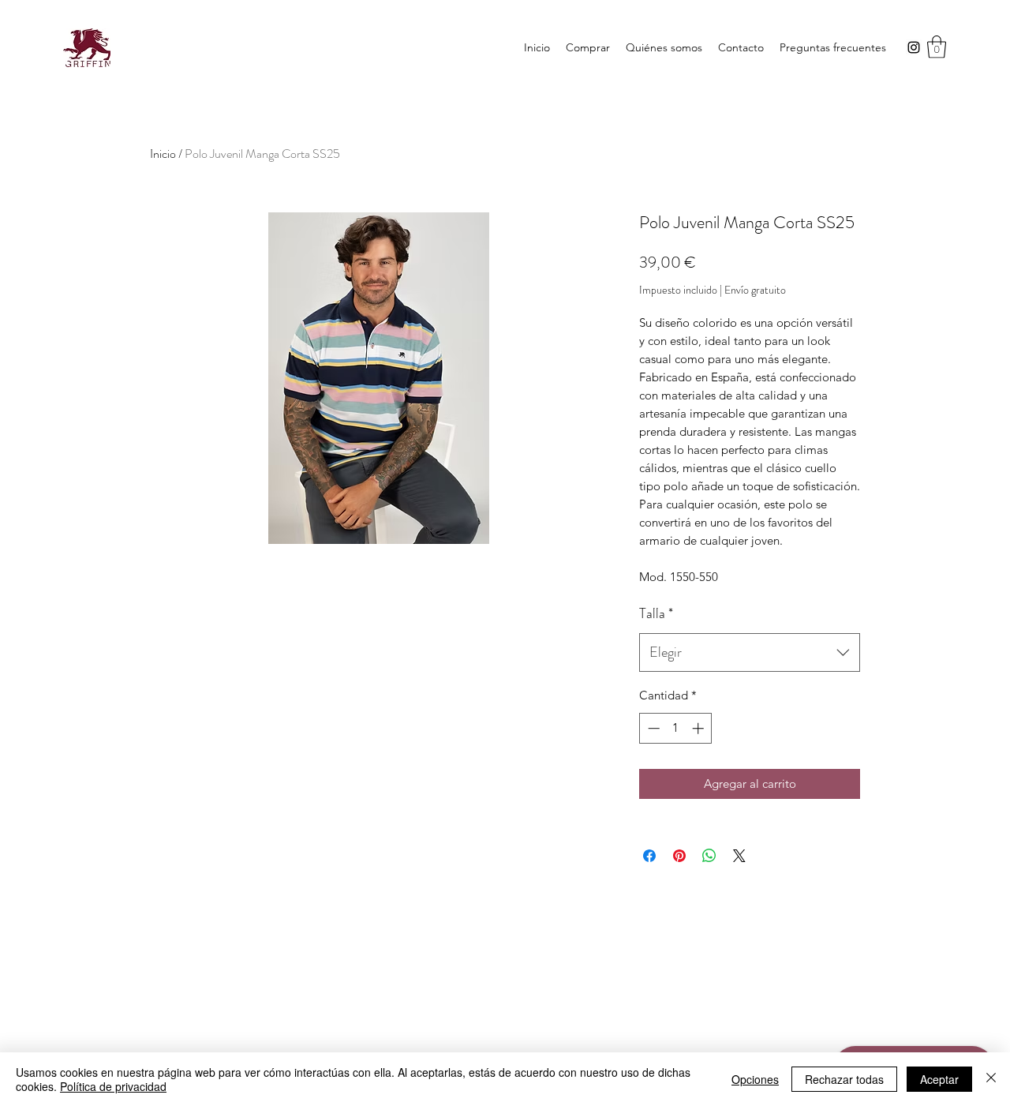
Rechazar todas (844, 1079)
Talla (656, 613)
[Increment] (699, 728)
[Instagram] (914, 47)
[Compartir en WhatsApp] (709, 855)
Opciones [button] (755, 1079)
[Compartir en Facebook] (649, 855)
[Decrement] (652, 728)
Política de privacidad (113, 1086)
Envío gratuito (755, 290)
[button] (588, 47)
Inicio (163, 153)
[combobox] (749, 653)
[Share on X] (739, 855)
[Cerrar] (991, 1079)
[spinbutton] (676, 728)
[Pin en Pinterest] (679, 855)
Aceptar (939, 1079)
